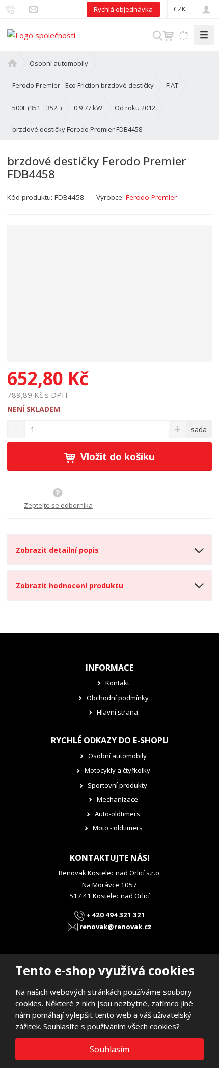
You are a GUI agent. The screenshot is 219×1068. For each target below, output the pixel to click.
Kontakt (117, 682)
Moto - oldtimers (118, 828)
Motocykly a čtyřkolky (117, 770)
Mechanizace (117, 799)
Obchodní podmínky (118, 697)
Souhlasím (109, 1049)
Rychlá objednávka (123, 9)
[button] (179, 9)
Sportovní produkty (117, 785)
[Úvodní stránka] (41, 34)
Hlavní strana (117, 712)
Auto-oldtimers (117, 813)
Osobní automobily (117, 756)
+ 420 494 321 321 (115, 914)
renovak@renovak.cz (115, 926)
